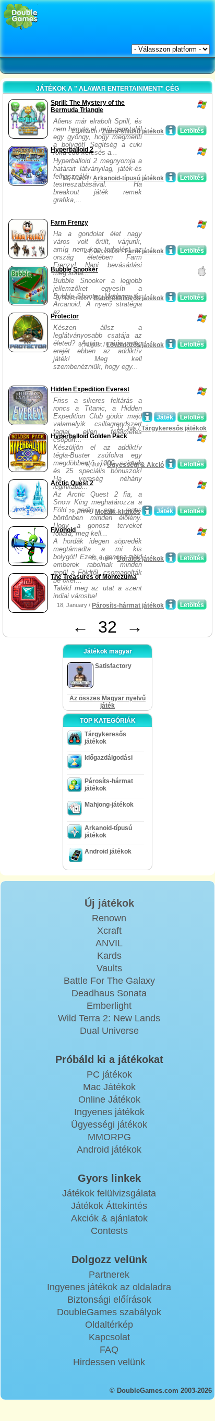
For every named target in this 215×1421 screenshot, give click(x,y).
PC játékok (109, 1074)
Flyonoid (63, 530)
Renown (109, 918)
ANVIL (109, 943)
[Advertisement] (89, 203)
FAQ (109, 1349)
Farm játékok (144, 251)
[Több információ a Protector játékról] (170, 344)
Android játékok (108, 851)
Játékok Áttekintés (109, 1206)
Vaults (109, 968)
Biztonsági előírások (109, 1299)
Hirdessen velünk (109, 1362)
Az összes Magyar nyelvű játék (107, 702)
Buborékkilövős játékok (128, 298)
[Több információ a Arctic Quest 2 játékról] (147, 510)
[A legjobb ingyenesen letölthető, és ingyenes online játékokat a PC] (21, 17)
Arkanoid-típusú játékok (128, 178)
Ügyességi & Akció (135, 464)
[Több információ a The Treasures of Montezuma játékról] (170, 604)
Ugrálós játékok (140, 558)
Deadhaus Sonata (109, 993)
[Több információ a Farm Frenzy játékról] (170, 250)
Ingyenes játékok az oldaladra (109, 1287)
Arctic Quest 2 (72, 483)
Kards (109, 955)
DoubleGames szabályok (109, 1312)
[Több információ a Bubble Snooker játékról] (170, 297)
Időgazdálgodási (109, 757)
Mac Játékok (109, 1087)
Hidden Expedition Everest (90, 389)
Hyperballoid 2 (72, 149)
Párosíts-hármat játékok (128, 605)
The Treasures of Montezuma (94, 576)
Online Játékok (109, 1099)
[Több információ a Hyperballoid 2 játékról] (170, 177)
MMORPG (109, 1137)
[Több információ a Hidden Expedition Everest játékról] (147, 417)
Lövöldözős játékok (135, 345)
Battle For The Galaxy (109, 980)
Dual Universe (109, 1030)
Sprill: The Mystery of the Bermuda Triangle (88, 106)
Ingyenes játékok (109, 1112)
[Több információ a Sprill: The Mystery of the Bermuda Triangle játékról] (170, 130)
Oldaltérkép (109, 1324)
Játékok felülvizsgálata (109, 1193)
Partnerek (109, 1274)
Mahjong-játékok (109, 804)
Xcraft (109, 930)
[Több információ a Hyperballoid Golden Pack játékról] (170, 464)
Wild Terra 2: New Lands (109, 1018)
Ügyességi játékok (109, 1124)
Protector (65, 316)
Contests (109, 1231)
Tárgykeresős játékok (174, 428)
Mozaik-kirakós (117, 511)
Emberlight (109, 1005)
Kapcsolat (109, 1337)
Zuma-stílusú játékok (133, 131)
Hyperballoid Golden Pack (89, 436)
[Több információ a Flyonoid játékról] (170, 557)
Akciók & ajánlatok (109, 1218)
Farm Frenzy (69, 222)
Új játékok (109, 903)
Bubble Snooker (74, 269)
